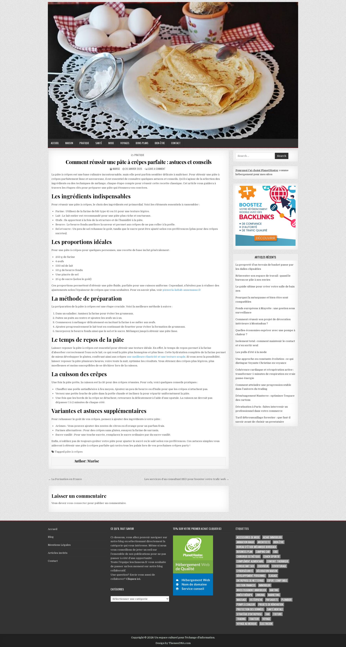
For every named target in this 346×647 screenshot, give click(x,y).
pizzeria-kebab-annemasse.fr (182, 289)
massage (241, 600)
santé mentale (275, 609)
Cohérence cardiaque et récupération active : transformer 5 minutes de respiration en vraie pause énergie (265, 374)
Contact (176, 143)
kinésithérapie (244, 595)
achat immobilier (272, 537)
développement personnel (251, 576)
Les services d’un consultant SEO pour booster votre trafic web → (186, 479)
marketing (274, 595)
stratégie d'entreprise (249, 614)
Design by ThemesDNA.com (173, 643)
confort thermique (277, 561)
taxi (267, 614)
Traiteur (254, 619)
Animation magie (245, 542)
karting (274, 590)
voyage (266, 619)
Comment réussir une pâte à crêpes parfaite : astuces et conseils (139, 161)
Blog (51, 536)
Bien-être (160, 143)
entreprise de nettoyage (250, 580)
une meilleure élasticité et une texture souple (156, 356)
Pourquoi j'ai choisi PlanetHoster (256, 170)
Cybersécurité (245, 571)
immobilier (265, 585)
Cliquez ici (133, 578)
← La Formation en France (65, 479)
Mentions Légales (59, 544)
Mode (111, 143)
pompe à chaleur (246, 604)
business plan (244, 552)
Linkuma (260, 595)
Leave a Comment (156, 168)
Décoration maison (266, 571)
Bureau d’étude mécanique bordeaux (256, 547)
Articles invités (57, 552)
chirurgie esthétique (248, 556)
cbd (275, 552)
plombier (287, 600)
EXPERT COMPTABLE (277, 580)
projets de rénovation (270, 604)
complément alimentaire (250, 561)
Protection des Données (250, 609)
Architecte (264, 542)
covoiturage (279, 566)
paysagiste (272, 600)
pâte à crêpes (74, 451)
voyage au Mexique (246, 624)
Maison (69, 143)
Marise (116, 168)
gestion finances (246, 585)
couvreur (263, 566)
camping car (263, 552)
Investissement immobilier (251, 590)
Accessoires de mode (248, 537)
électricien (266, 624)
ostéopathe (256, 600)
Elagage (273, 576)
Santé (99, 143)
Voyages (124, 143)
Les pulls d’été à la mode (251, 352)
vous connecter (77, 503)
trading (241, 619)
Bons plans (142, 143)
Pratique (84, 143)
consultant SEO (245, 566)
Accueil (55, 143)
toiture (277, 614)
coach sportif (272, 556)
